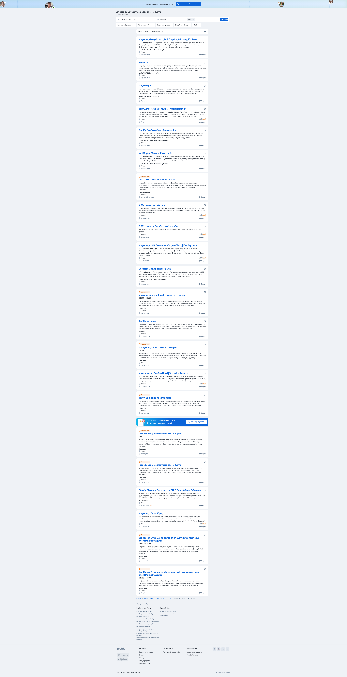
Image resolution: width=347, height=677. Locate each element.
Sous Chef (144, 62)
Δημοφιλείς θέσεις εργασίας (168, 611)
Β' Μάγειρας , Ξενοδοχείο (152, 205)
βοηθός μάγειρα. (147, 321)
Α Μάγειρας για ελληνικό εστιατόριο (157, 347)
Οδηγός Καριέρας (192, 655)
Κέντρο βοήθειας (144, 661)
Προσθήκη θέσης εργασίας (171, 652)
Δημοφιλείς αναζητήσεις (144, 604)
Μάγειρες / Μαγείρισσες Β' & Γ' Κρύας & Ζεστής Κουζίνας (168, 39)
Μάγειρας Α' (145, 85)
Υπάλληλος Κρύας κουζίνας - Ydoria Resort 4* (162, 108)
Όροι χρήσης (121, 672)
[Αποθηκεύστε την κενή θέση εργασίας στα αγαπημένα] (205, 40)
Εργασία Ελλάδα (144, 664)
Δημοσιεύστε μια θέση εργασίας (188, 4)
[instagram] (218, 649)
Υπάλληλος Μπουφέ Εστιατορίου (156, 153)
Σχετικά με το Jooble (146, 652)
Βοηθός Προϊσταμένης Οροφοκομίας (158, 130)
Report (203, 54)
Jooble (228, 673)
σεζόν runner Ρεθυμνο (142, 616)
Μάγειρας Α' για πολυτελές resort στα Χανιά (162, 295)
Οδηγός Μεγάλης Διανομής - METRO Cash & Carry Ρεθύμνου (170, 490)
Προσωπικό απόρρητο (134, 672)
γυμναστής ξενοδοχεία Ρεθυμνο (146, 619)
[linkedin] (227, 649)
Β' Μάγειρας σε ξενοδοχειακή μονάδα (158, 226)
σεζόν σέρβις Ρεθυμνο (143, 626)
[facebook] (214, 649)
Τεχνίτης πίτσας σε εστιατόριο (155, 398)
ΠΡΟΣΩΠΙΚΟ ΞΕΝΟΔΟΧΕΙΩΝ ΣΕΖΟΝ (157, 179)
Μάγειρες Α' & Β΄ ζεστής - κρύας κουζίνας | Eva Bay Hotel (168, 245)
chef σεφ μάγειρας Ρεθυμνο (144, 611)
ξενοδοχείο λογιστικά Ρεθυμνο (145, 614)
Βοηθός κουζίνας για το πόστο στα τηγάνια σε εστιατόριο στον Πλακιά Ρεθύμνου (169, 539)
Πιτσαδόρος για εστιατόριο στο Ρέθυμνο (160, 433)
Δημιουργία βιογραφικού (196, 422)
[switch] (205, 31)
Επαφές (141, 655)
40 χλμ (190, 19)
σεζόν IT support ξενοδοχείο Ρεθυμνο (147, 621)
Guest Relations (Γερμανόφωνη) (155, 268)
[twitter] (223, 649)
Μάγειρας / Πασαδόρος (151, 513)
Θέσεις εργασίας (144, 658)
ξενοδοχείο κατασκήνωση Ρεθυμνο (146, 624)
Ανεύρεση (224, 19)
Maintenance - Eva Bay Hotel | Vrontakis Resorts (163, 373)
